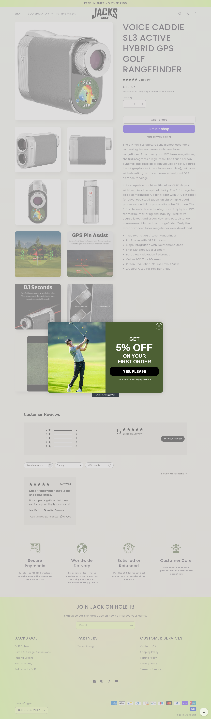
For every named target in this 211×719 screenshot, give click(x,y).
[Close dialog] (159, 326)
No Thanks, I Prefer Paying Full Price (134, 379)
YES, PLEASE (134, 371)
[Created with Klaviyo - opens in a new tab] (105, 395)
